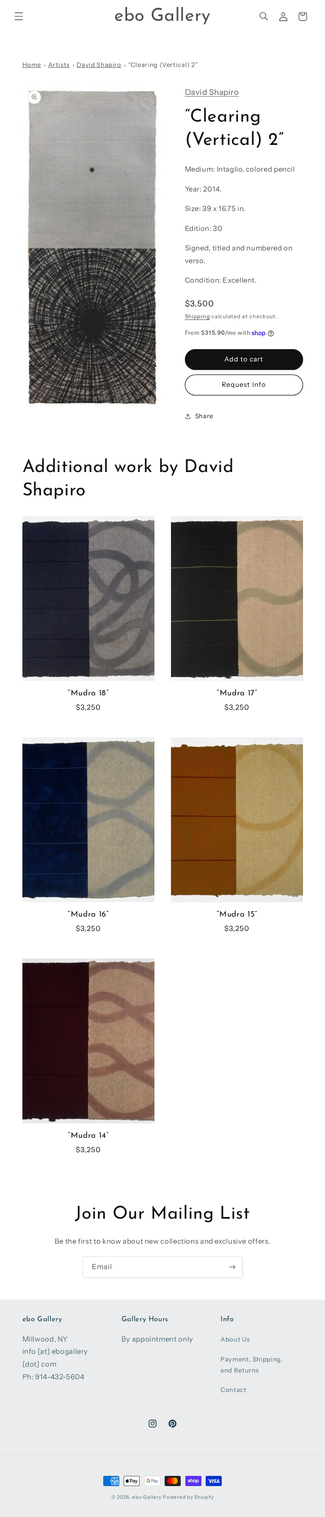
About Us (235, 1339)
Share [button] (204, 416)
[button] (18, 16)
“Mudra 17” (237, 693)
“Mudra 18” (88, 693)
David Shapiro (99, 65)
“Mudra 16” (88, 915)
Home (31, 65)
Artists (59, 65)
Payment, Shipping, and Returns (251, 1365)
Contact (233, 1390)
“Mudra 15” (237, 915)
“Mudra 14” (88, 1136)
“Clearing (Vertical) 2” (163, 65)
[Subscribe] (232, 1266)
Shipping (197, 316)
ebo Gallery (146, 1497)
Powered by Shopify (188, 1497)
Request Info (244, 385)
